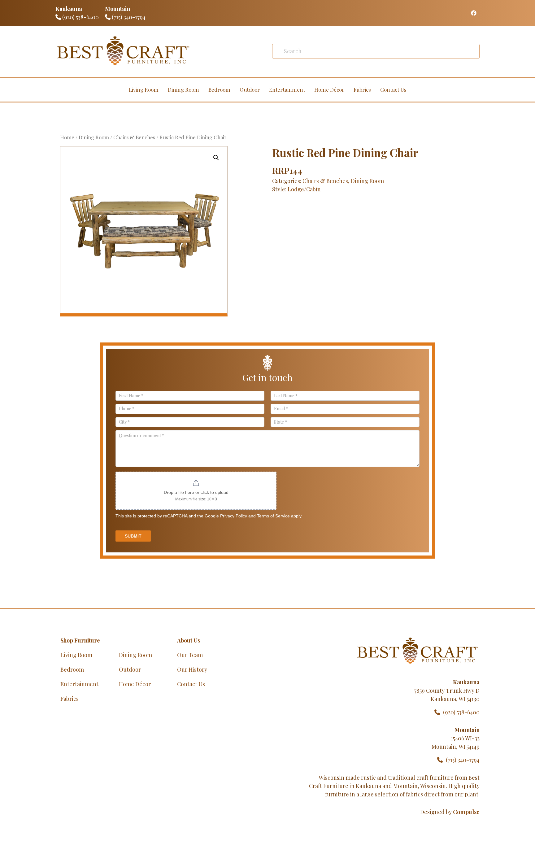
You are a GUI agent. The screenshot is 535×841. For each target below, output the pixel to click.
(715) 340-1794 (128, 17)
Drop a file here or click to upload (196, 492)
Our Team (190, 655)
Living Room (144, 89)
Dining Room (183, 89)
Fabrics (362, 89)
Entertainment (287, 89)
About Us (188, 640)
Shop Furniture (80, 640)
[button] (216, 157)
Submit (133, 536)
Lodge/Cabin (304, 189)
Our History (192, 669)
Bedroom (219, 89)
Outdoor (250, 89)
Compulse (466, 812)
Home (67, 137)
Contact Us (393, 89)
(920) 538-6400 (80, 17)
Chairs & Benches (134, 137)
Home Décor (329, 89)
